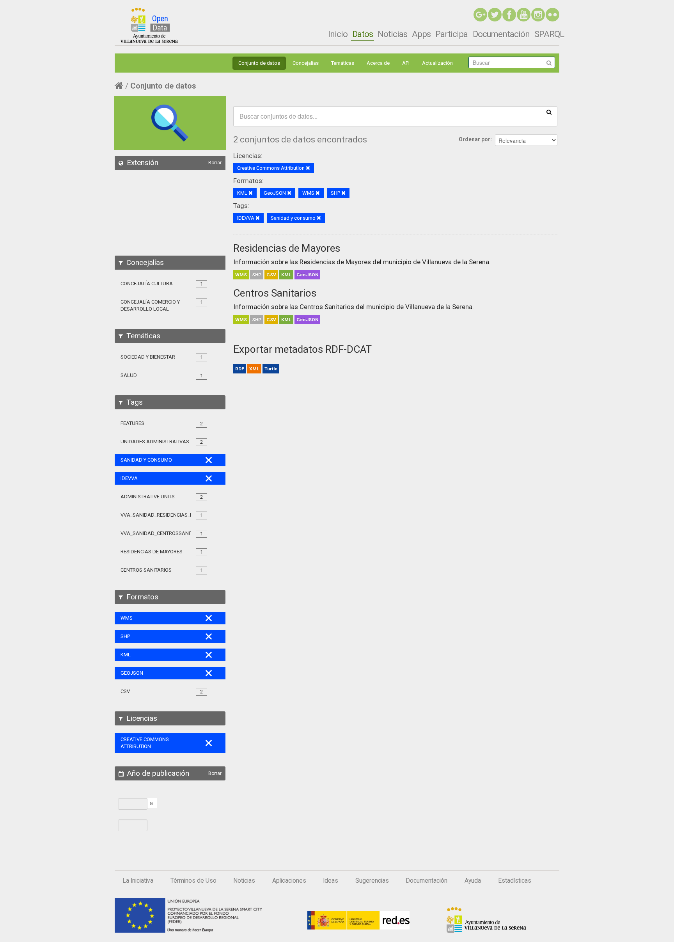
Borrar (215, 162)
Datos (362, 34)
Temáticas (342, 63)
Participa (451, 34)
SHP (256, 274)
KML (286, 274)
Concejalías (306, 63)
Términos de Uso (193, 880)
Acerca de (378, 63)
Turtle (270, 368)
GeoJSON (307, 274)
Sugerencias (372, 880)
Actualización (437, 63)
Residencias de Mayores (286, 248)
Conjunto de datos (259, 63)
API (406, 63)
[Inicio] (149, 25)
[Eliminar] (308, 168)
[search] (549, 111)
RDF (239, 368)
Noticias (392, 34)
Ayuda (473, 880)
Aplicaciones (289, 880)
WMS (241, 274)
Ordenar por (474, 139)
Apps (421, 34)
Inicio (338, 34)
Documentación (501, 34)
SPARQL (549, 34)
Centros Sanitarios (274, 293)
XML (254, 368)
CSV (271, 274)
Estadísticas (514, 880)
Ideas (330, 880)
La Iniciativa (137, 880)
